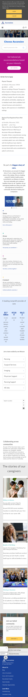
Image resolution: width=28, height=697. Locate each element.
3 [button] (14, 207)
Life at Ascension (6, 673)
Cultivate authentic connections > (10, 290)
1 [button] (11, 207)
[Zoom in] (23, 400)
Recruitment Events (7, 679)
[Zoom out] (23, 403)
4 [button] (16, 207)
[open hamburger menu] (2, 27)
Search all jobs (6, 682)
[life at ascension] (14, 219)
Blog (3, 670)
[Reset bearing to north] (23, 405)
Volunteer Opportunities (8, 685)
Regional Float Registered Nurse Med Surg (12, 118)
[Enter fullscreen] (23, 408)
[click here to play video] (14, 201)
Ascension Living (6, 694)
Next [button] (22, 201)
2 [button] (13, 207)
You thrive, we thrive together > (10, 268)
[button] (23, 48)
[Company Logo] (7, 22)
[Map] (14, 418)
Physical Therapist (7, 81)
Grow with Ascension (7, 676)
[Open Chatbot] (6, 657)
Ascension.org (6, 691)
